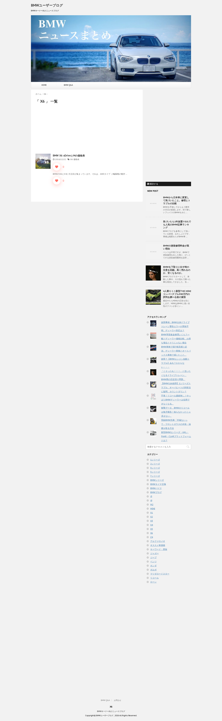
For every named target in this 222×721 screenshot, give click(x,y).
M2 (151, 504)
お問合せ (117, 700)
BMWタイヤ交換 (158, 484)
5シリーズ (155, 472)
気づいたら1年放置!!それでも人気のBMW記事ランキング (177, 224)
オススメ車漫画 (157, 545)
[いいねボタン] (56, 167)
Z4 (151, 537)
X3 (151, 520)
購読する (153, 184)
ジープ (153, 557)
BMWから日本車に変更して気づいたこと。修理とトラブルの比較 (176, 200)
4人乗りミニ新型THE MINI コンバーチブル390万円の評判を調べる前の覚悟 (177, 294)
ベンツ (153, 561)
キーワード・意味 (158, 549)
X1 (151, 512)
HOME (44, 85)
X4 (151, 525)
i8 (151, 500)
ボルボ (153, 569)
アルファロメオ (157, 541)
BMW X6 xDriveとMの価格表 (69, 155)
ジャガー (154, 553)
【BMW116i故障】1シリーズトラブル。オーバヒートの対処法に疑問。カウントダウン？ (176, 387)
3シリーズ (155, 468)
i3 (151, 496)
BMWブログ (156, 492)
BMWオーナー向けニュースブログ (111, 711)
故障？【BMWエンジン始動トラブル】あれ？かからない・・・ (175, 363)
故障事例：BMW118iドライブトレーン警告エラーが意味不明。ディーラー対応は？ (175, 326)
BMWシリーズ (157, 480)
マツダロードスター (159, 573)
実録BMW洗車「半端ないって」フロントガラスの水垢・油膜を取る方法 (176, 424)
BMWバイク (156, 488)
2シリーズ (155, 463)
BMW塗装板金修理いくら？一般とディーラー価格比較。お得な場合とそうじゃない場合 (176, 338)
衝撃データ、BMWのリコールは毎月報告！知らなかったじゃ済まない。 (176, 412)
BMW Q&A (68, 85)
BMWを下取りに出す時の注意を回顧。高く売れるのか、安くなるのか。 (176, 269)
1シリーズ (155, 459)
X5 (151, 529)
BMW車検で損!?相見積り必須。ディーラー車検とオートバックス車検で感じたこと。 (176, 350)
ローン (153, 582)
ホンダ (153, 565)
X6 (71, 159)
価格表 (76, 159)
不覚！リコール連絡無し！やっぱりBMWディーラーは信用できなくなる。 (176, 399)
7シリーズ (155, 476)
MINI (152, 508)
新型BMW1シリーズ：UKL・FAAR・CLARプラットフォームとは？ (176, 436)
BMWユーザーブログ (47, 5)
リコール (154, 577)
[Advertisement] (86, 128)
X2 (151, 516)
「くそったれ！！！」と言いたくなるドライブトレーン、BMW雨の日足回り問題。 (176, 375)
